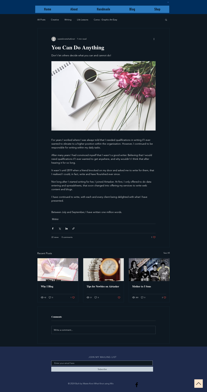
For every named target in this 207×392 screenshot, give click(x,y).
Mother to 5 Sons (141, 286)
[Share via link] (73, 228)
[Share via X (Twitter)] (59, 228)
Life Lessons (82, 19)
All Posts (41, 19)
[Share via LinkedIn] (66, 228)
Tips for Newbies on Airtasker (103, 286)
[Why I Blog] (57, 269)
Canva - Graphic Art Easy (105, 19)
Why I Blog (47, 286)
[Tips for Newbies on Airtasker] (103, 269)
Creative (55, 19)
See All (166, 253)
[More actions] (154, 39)
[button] (166, 20)
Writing (67, 19)
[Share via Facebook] (52, 228)
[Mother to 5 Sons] (149, 269)
